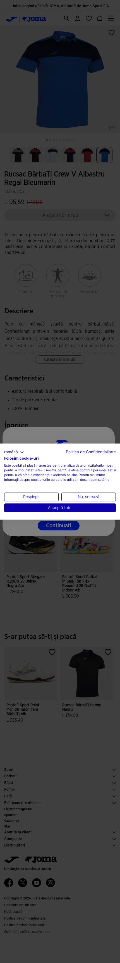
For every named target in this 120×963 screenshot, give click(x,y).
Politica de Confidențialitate (91, 452)
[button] (14, 452)
